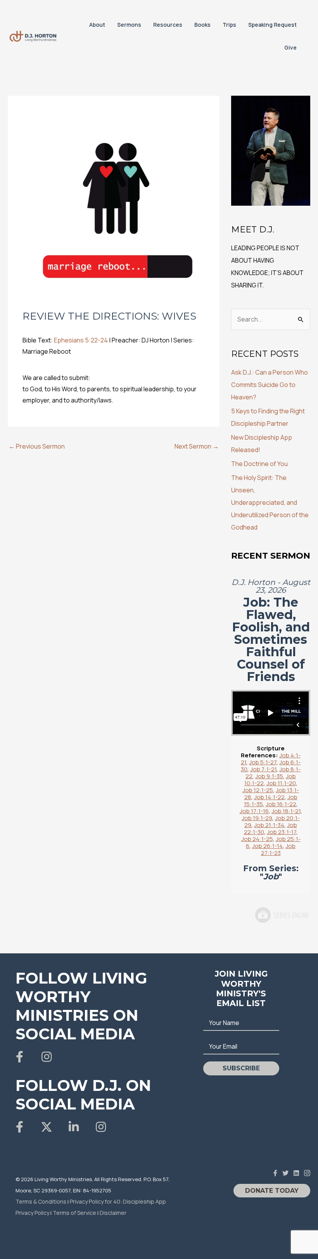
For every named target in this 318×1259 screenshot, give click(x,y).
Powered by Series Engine (281, 915)
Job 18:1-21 (286, 811)
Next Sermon (197, 446)
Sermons (129, 24)
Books (202, 24)
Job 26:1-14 (267, 846)
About (97, 24)
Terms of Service (74, 1212)
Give (290, 47)
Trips (229, 24)
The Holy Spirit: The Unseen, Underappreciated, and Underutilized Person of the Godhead (270, 502)
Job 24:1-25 (257, 839)
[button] (19, 1056)
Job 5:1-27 (263, 762)
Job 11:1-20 (281, 783)
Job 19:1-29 (257, 818)
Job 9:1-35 (269, 776)
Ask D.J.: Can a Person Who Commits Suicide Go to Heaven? (269, 384)
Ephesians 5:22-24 (81, 340)
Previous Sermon (37, 446)
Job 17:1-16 (254, 811)
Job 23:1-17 (281, 832)
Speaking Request (272, 24)
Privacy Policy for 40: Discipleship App (118, 1201)
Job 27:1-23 (278, 849)
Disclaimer (113, 1212)
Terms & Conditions (41, 1201)
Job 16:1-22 (281, 804)
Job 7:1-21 (263, 769)
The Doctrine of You (259, 463)
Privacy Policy (32, 1212)
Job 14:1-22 (269, 797)
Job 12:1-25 (257, 790)
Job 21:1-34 (269, 825)
